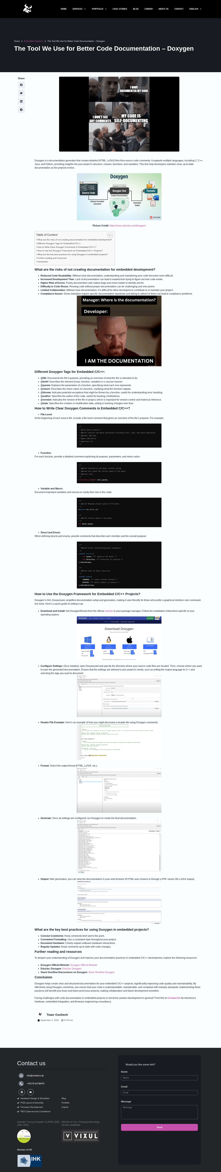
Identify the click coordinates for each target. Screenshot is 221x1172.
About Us (163, 9)
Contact (179, 9)
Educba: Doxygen (71, 968)
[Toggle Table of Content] (108, 235)
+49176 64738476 (35, 1083)
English (193, 9)
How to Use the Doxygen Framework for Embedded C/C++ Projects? (70, 250)
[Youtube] (30, 1092)
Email (124, 1086)
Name (124, 1072)
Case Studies (120, 9)
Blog (136, 9)
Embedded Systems (33, 41)
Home (64, 9)
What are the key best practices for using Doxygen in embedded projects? (72, 254)
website (109, 611)
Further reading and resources (52, 258)
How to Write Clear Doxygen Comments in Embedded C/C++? (66, 247)
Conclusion (42, 261)
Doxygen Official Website (83, 965)
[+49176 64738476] (21, 1083)
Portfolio (97, 9)
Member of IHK (24, 1149)
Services (77, 9)
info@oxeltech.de (35, 1075)
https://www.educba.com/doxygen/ (128, 225)
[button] (21, 84)
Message (126, 1101)
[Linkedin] (22, 1092)
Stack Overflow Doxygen (101, 972)
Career (148, 9)
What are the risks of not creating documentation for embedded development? (74, 239)
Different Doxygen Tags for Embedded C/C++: (59, 243)
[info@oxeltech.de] (21, 1075)
